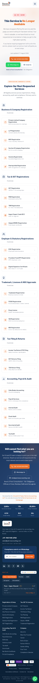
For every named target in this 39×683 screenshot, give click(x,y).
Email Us (28, 65)
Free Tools (23, 649)
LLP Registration (7, 609)
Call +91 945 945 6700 (21, 59)
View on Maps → (30, 593)
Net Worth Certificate (8, 651)
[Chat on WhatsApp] (34, 678)
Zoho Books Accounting (9, 634)
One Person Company (8, 612)
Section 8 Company (8, 615)
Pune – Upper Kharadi (10, 577)
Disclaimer (31, 672)
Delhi (27, 577)
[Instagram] (9, 566)
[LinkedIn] (4, 566)
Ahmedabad (15, 580)
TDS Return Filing (25, 612)
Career (22, 638)
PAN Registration (25, 618)
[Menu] (35, 4)
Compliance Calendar (26, 652)
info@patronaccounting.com (21, 478)
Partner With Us (25, 643)
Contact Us (23, 672)
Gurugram (6, 580)
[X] (22, 566)
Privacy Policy (13, 668)
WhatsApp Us (14, 65)
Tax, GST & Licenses (26, 602)
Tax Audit (5, 645)
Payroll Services (7, 637)
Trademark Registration (27, 623)
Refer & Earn (24, 641)
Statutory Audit (7, 642)
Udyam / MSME (24, 621)
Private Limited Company (9, 606)
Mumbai (21, 577)
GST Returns (24, 606)
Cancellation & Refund (11, 672)
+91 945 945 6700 (9, 538)
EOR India (5, 640)
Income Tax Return (26, 609)
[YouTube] (18, 566)
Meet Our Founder (25, 635)
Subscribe (29, 556)
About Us (23, 632)
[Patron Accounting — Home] (6, 3)
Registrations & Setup (9, 602)
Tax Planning (24, 615)
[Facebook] (13, 566)
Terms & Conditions (24, 668)
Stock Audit (5, 648)
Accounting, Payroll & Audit (9, 629)
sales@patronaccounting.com (11, 541)
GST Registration (7, 623)
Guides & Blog (24, 646)
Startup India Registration (10, 621)
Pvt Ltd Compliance (8, 654)
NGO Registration (7, 618)
